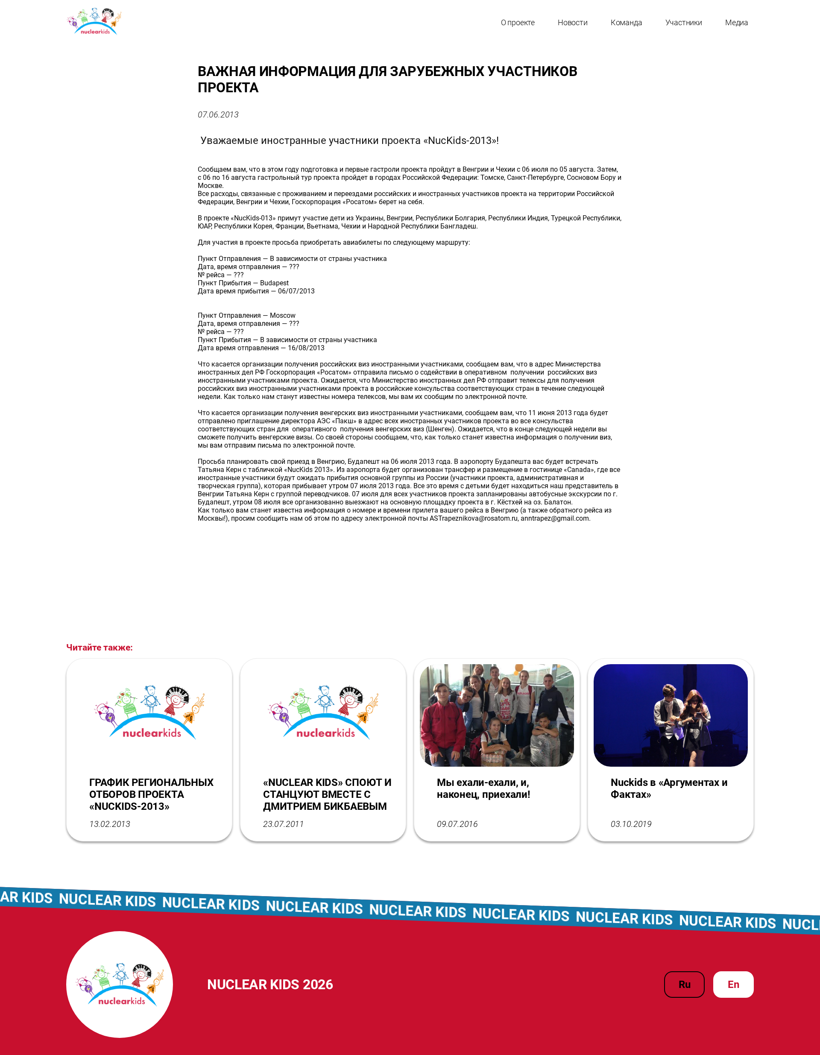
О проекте (518, 22)
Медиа (736, 22)
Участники (683, 22)
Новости (573, 22)
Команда (626, 22)
